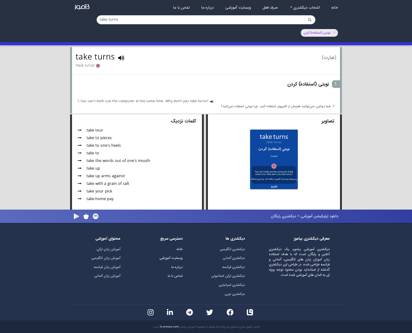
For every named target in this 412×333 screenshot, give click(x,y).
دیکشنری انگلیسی (232, 249)
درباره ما (207, 7)
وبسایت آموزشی (238, 7)
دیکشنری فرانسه (233, 267)
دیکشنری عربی (235, 294)
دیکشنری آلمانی (234, 258)
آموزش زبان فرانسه (107, 267)
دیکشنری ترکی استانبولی (228, 276)
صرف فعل (270, 7)
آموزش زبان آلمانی (107, 276)
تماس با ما (181, 7)
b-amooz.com (169, 327)
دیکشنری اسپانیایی (232, 285)
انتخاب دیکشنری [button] (306, 7)
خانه (334, 7)
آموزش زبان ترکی (108, 249)
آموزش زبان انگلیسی (105, 258)
